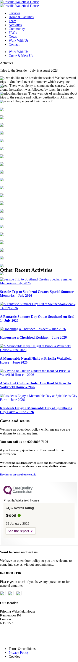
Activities (15, 25)
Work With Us (18, 40)
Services (14, 13)
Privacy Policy (19, 652)
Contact (14, 44)
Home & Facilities (21, 17)
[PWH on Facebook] (2, 594)
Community (17, 29)
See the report (18, 531)
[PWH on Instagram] (18, 594)
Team (12, 21)
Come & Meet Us (21, 55)
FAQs (13, 32)
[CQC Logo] (17, 493)
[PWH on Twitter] (10, 594)
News (13, 36)
